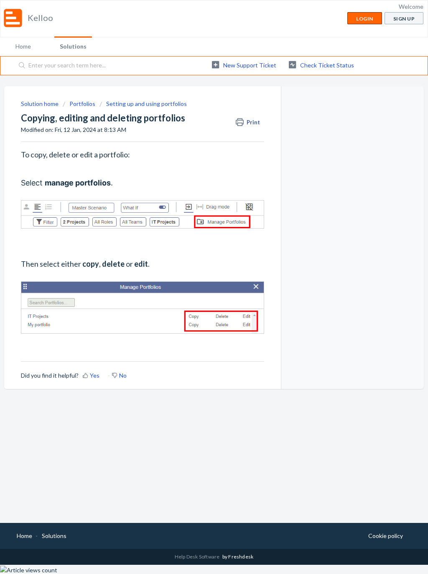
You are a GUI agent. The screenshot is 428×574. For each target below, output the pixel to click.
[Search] (22, 65)
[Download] (198, 179)
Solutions (73, 46)
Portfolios (82, 103)
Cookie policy (385, 535)
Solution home (40, 103)
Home (23, 46)
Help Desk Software (198, 556)
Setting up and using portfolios (146, 103)
